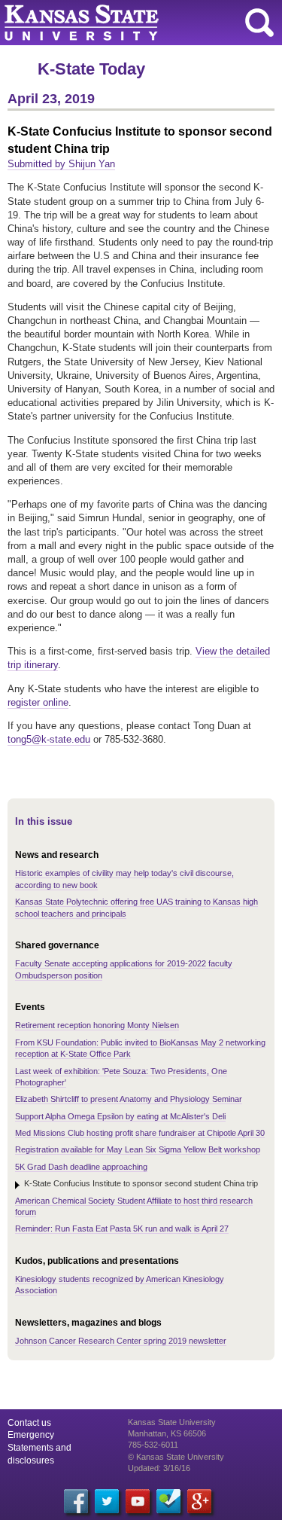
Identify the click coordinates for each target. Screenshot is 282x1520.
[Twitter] (107, 1501)
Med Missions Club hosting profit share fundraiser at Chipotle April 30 (140, 1132)
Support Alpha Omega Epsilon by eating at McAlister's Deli (120, 1116)
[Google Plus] (199, 1501)
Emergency (31, 1435)
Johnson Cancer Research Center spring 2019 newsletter (120, 1340)
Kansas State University (137, 22)
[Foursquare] (168, 1501)
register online (38, 702)
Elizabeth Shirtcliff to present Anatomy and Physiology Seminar (128, 1098)
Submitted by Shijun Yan (61, 163)
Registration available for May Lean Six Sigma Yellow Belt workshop (137, 1149)
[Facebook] (76, 1501)
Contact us (29, 1423)
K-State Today (91, 69)
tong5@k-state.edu (49, 739)
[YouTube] (138, 1501)
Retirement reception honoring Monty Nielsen (97, 1025)
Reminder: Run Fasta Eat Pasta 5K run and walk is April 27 (122, 1228)
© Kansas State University (176, 1456)
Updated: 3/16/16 (159, 1468)
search (259, 23)
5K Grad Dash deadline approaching (81, 1166)
